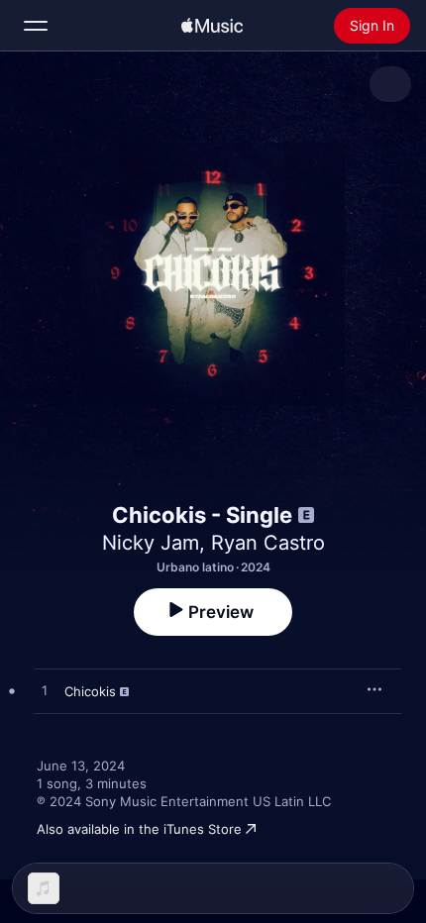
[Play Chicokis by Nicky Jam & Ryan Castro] (44, 691)
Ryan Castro (268, 543)
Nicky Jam (150, 543)
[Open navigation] (35, 26)
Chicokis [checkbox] (90, 691)
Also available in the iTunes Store (139, 829)
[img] (212, 26)
